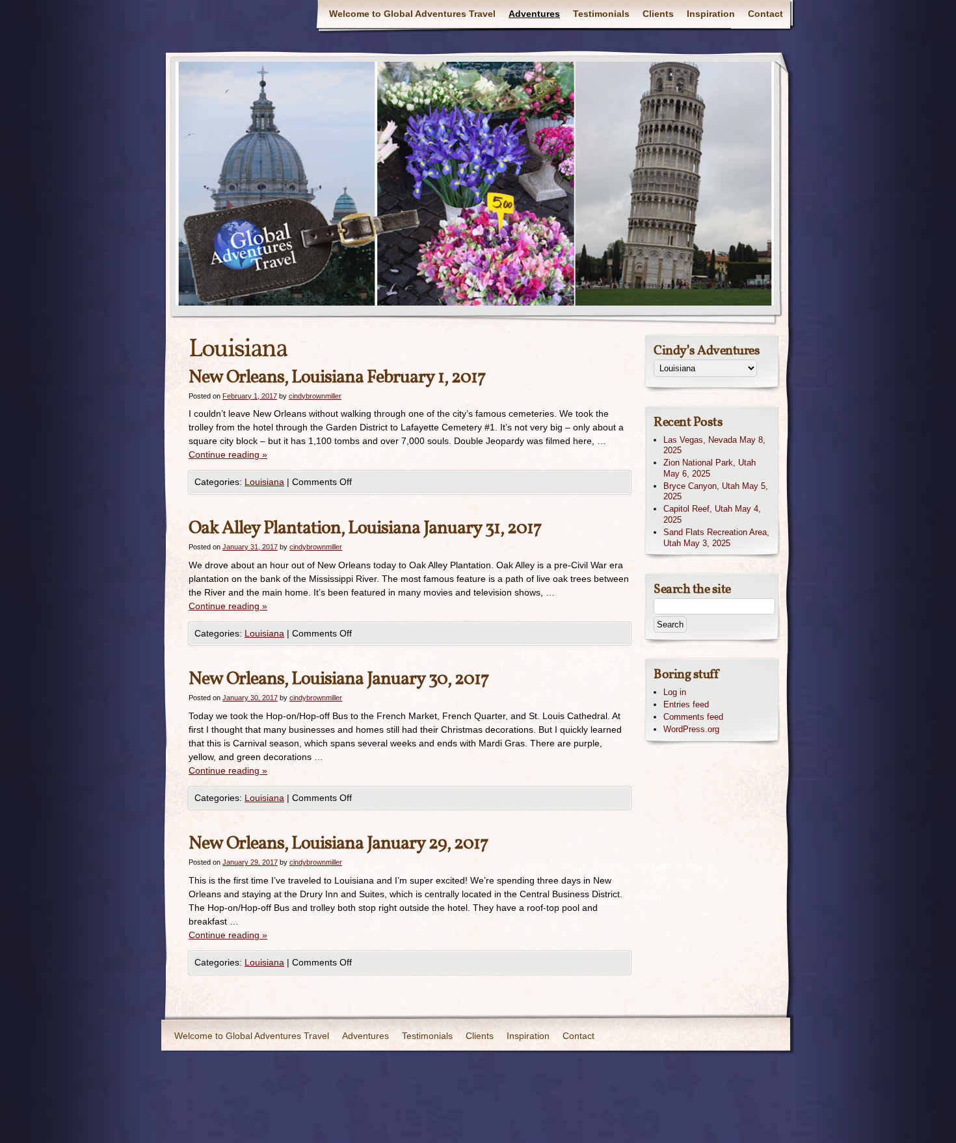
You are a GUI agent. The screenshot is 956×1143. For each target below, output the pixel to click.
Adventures (534, 13)
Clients (658, 13)
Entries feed (686, 704)
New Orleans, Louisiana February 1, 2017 (337, 377)
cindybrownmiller (315, 396)
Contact (765, 13)
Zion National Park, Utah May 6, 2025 (709, 468)
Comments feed (693, 717)
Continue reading (228, 454)
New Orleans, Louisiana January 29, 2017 (338, 843)
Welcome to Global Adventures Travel (412, 13)
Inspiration (711, 13)
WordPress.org (691, 729)
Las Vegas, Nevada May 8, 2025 (714, 445)
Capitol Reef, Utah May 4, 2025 (712, 514)
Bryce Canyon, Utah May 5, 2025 (715, 491)
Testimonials (601, 13)
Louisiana (264, 482)
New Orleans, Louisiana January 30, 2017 (339, 679)
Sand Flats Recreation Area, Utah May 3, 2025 (716, 537)
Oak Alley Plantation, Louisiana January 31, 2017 (365, 528)
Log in (674, 692)
